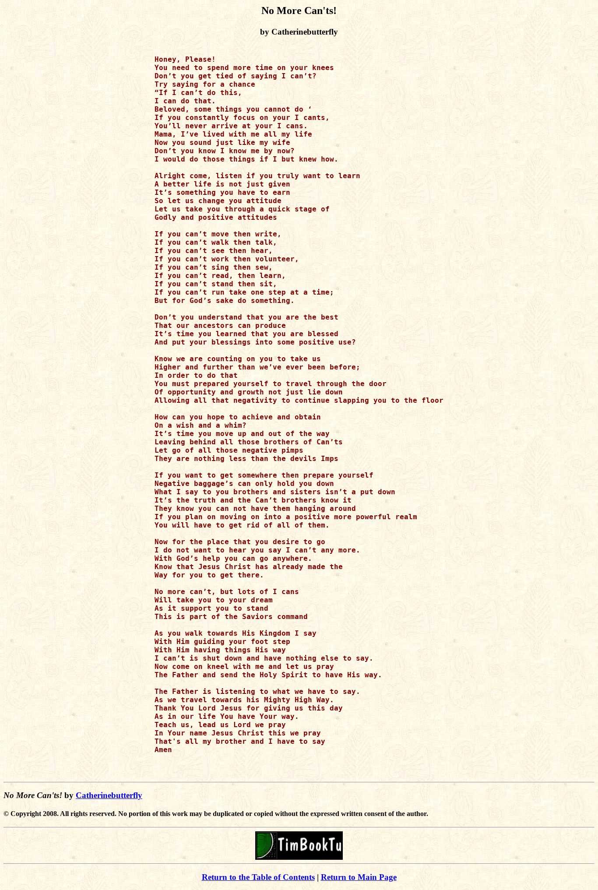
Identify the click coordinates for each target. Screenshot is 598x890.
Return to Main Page (359, 877)
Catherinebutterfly (109, 795)
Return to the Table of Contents (258, 877)
